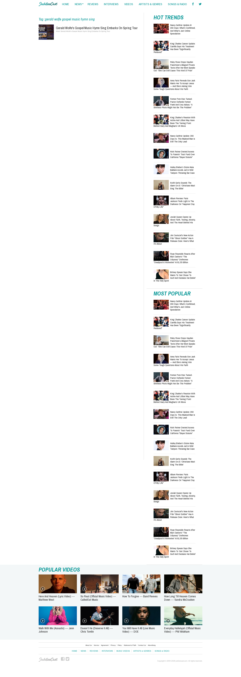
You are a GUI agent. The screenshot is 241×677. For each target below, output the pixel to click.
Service (96, 645)
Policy (120, 645)
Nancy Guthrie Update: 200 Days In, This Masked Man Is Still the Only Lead (182, 138)
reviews (93, 4)
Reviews (94, 651)
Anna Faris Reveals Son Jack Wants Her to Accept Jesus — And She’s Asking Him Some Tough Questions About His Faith (174, 85)
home (65, 4)
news (78, 4)
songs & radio (177, 4)
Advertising (152, 645)
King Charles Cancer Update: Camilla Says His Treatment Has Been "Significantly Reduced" (174, 48)
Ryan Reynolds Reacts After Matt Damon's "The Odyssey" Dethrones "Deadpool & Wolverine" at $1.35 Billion (174, 258)
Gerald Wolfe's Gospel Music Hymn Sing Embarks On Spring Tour (97, 28)
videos (128, 4)
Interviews (107, 651)
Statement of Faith (130, 645)
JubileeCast (48, 659)
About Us (88, 645)
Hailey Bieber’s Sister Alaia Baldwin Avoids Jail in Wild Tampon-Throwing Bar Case (182, 169)
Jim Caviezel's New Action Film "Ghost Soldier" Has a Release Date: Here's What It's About (174, 239)
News (83, 651)
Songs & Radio (162, 651)
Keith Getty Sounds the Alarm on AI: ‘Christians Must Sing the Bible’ (182, 185)
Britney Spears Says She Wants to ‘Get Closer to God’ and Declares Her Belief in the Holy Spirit (174, 276)
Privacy (113, 645)
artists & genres (150, 4)
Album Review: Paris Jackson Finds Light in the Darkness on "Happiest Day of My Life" (174, 202)
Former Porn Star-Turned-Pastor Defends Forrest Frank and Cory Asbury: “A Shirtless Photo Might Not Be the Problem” (173, 103)
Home (74, 651)
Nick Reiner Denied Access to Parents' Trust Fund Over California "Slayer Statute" (182, 154)
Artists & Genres (142, 651)
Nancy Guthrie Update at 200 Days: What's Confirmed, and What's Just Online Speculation (182, 29)
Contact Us (142, 645)
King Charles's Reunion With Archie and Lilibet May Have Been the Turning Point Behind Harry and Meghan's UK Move (174, 121)
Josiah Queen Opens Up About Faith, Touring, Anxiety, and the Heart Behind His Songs (174, 221)
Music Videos (123, 651)
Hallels (48, 4)
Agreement (105, 645)
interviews (111, 4)
